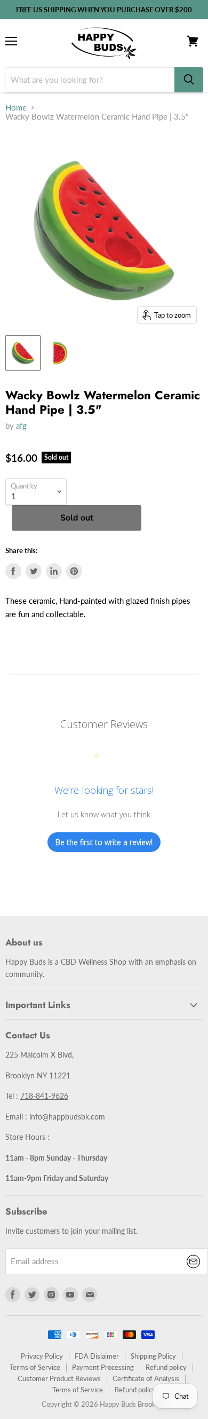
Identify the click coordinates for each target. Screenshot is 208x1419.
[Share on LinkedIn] (54, 571)
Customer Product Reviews (59, 1378)
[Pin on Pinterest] (74, 571)
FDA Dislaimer (97, 1356)
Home (16, 107)
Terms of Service (35, 1367)
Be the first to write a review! (104, 842)
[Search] (188, 79)
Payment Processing (103, 1367)
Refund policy (166, 1367)
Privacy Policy (42, 1356)
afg (21, 425)
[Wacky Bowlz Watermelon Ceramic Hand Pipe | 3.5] (23, 353)
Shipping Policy (153, 1356)
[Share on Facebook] (13, 571)
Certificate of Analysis (146, 1378)
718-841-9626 (44, 1095)
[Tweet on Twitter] (34, 571)
